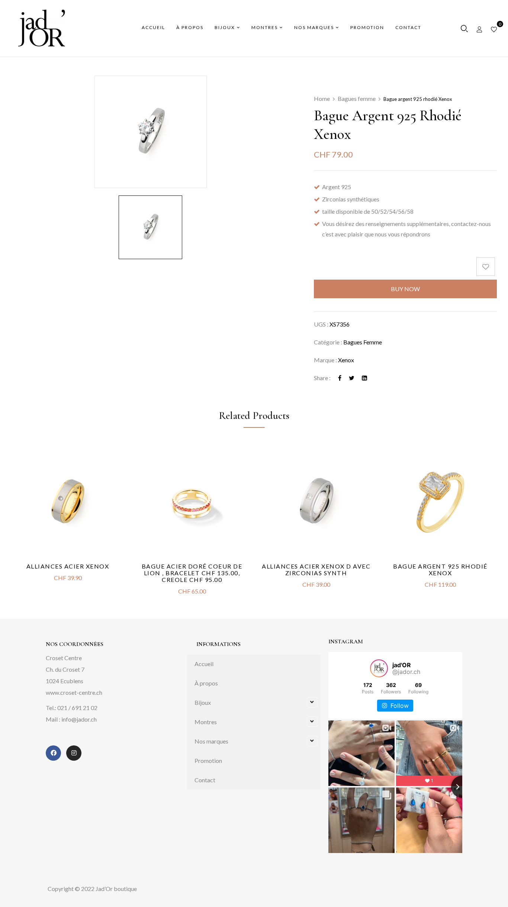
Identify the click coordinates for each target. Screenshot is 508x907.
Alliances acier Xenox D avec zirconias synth (316, 569)
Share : (322, 377)
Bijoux (202, 702)
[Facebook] (339, 377)
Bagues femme (357, 98)
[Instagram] (73, 753)
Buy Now (405, 288)
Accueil (203, 663)
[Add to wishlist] (486, 266)
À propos (206, 683)
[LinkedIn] (364, 377)
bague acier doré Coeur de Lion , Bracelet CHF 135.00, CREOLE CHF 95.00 (192, 573)
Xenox (346, 359)
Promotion (208, 760)
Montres (205, 721)
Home (322, 98)
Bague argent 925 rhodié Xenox (440, 569)
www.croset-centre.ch (74, 692)
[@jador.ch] (379, 668)
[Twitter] (351, 377)
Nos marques (211, 741)
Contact (204, 779)
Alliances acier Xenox (67, 566)
